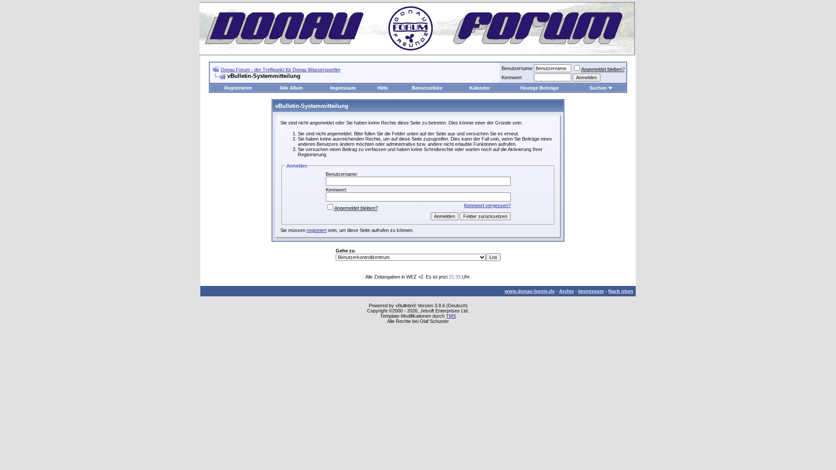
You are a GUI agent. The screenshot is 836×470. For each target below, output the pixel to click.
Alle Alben (291, 88)
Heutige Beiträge (539, 88)
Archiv (566, 291)
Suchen (598, 88)
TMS (451, 316)
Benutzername (517, 68)
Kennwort (512, 77)
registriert (317, 230)
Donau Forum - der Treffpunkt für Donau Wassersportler (280, 69)
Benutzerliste (427, 88)
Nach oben (620, 291)
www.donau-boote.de (530, 291)
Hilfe (383, 88)
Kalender (479, 88)
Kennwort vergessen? (487, 205)
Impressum (343, 88)
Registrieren (238, 88)
